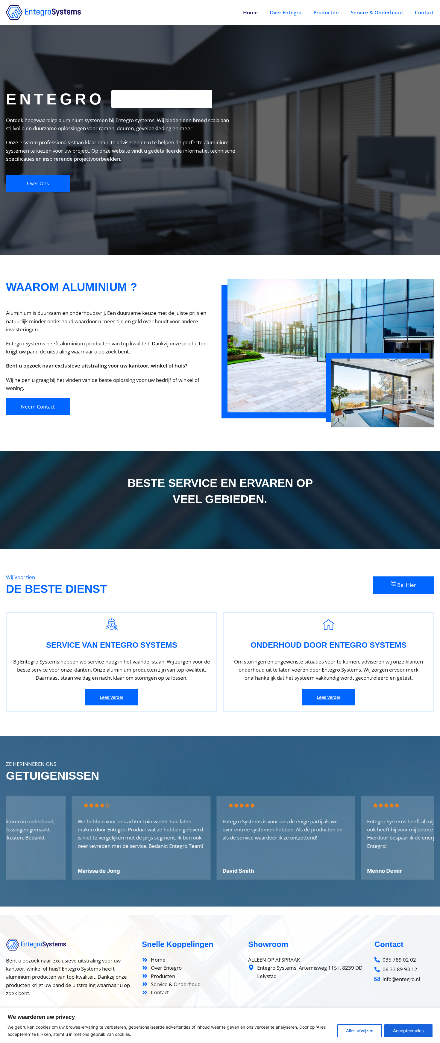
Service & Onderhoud (377, 12)
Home (250, 12)
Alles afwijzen (359, 1030)
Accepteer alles (408, 1030)
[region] (220, 1025)
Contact (424, 12)
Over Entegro (285, 12)
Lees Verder (111, 697)
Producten (326, 12)
